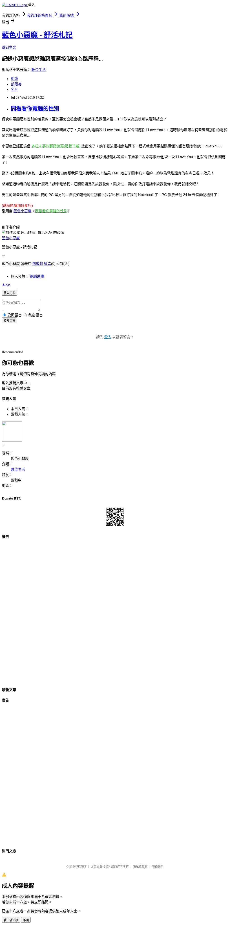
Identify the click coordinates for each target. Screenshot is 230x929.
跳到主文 (9, 47)
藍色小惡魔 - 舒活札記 (37, 35)
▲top (6, 284)
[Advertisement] (115, 611)
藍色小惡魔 (11, 238)
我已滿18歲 (11, 920)
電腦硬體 (37, 276)
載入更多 (9, 293)
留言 (47, 264)
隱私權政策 (140, 866)
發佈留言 (9, 320)
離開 (26, 920)
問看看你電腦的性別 (35, 109)
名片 (14, 89)
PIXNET (81, 866)
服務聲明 (158, 866)
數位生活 (38, 70)
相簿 (14, 79)
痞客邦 (37, 264)
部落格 (16, 84)
